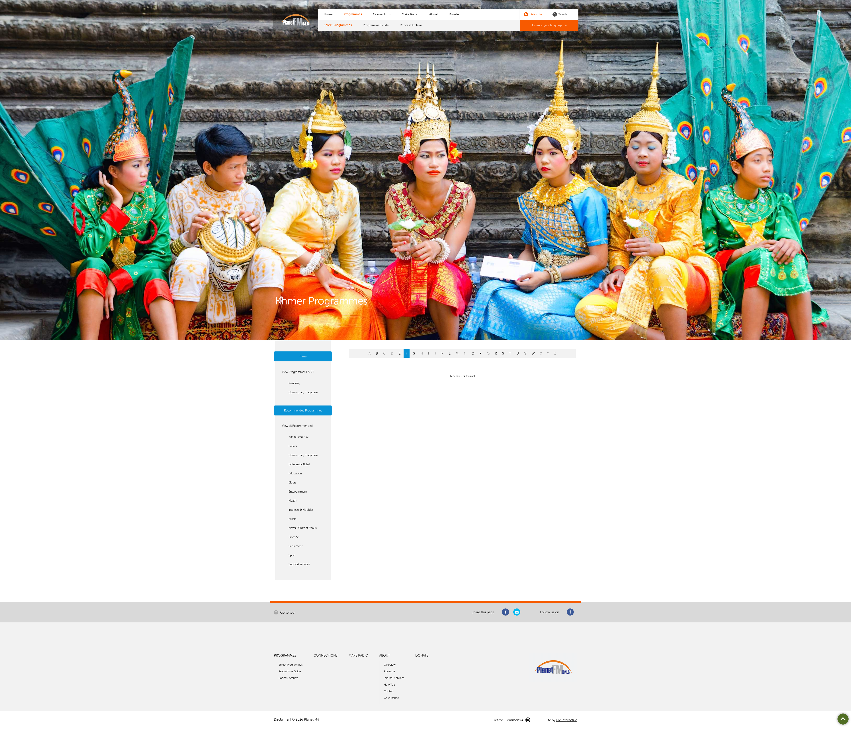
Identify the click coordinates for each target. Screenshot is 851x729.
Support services (299, 564)
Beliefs (293, 446)
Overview (390, 664)
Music (292, 518)
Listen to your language (547, 25)
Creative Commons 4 (508, 720)
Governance (391, 698)
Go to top (287, 612)
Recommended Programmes (303, 410)
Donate (454, 14)
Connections (382, 14)
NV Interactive (566, 720)
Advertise (389, 671)
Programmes (353, 14)
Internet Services (394, 678)
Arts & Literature (299, 437)
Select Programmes (338, 25)
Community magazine (303, 392)
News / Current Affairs (303, 528)
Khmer (303, 356)
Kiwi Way (294, 383)
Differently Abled (299, 464)
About (433, 14)
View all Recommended (297, 425)
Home (328, 14)
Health (293, 500)
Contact (389, 691)
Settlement (296, 546)
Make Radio (410, 14)
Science (294, 537)
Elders (292, 482)
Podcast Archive (411, 25)
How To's (389, 684)
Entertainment (298, 491)
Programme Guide (376, 25)
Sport (292, 555)
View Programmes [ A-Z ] (298, 372)
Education (295, 473)
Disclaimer (281, 719)
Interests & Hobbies (301, 509)
